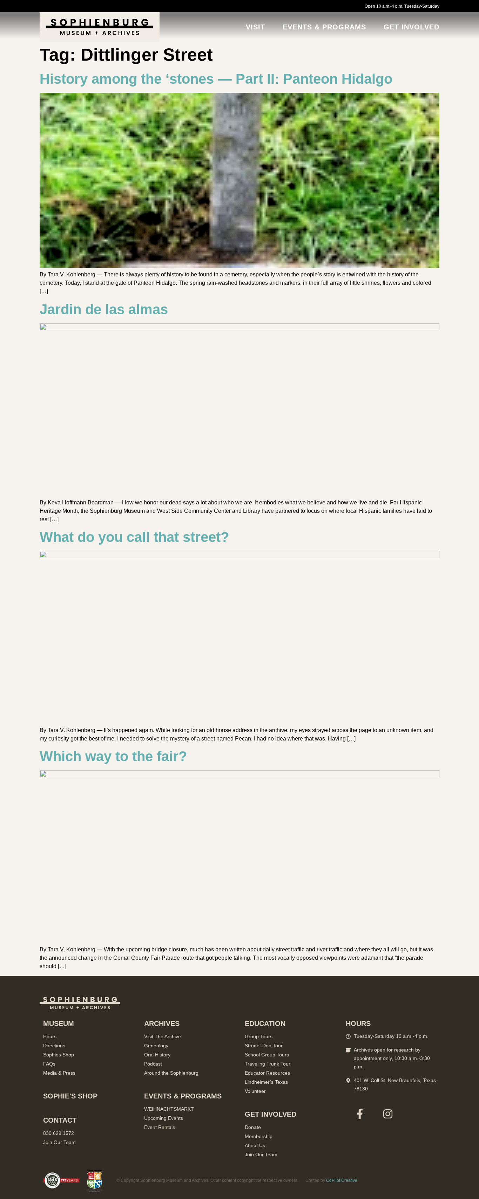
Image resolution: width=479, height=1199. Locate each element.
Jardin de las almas (104, 309)
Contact (59, 1120)
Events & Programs (324, 27)
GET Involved (411, 27)
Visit (255, 27)
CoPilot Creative (341, 1180)
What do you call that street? (134, 537)
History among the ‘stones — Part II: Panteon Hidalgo (216, 79)
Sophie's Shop (70, 1096)
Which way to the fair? (113, 756)
